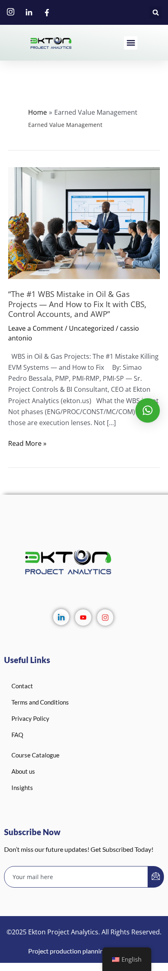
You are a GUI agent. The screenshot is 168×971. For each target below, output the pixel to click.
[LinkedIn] (61, 617)
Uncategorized (91, 328)
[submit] (156, 877)
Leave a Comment (35, 328)
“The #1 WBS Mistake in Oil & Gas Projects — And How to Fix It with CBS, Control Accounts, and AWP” (77, 304)
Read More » (27, 443)
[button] (155, 12)
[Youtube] (83, 617)
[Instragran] (105, 617)
